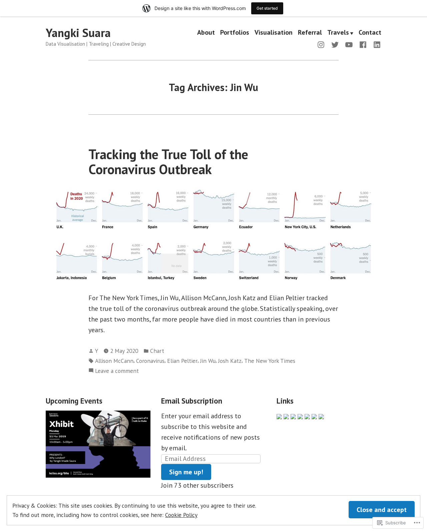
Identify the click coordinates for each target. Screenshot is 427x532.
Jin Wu (208, 361)
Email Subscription (191, 401)
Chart (157, 351)
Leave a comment (117, 371)
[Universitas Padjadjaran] (307, 416)
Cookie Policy (181, 515)
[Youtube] (349, 44)
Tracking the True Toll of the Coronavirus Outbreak (168, 161)
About (206, 33)
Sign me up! (186, 472)
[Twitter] (335, 44)
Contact (370, 33)
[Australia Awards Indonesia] (314, 416)
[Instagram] (322, 44)
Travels (338, 33)
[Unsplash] (321, 416)
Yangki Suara (78, 32)
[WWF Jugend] (300, 416)
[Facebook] (363, 44)
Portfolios (234, 33)
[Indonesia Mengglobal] (286, 416)
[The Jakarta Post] (279, 416)
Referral (310, 33)
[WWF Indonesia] (293, 416)
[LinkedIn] (375, 44)
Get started (267, 8)
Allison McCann (114, 361)
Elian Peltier (182, 361)
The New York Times (269, 361)
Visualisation (274, 33)
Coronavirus (150, 361)
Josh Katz (230, 361)
